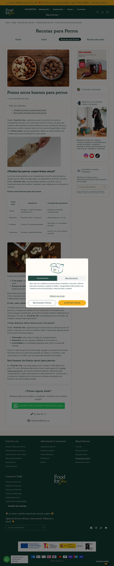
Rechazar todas (42, 303)
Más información (71, 278)
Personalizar (57, 296)
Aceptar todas (72, 303)
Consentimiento (42, 278)
